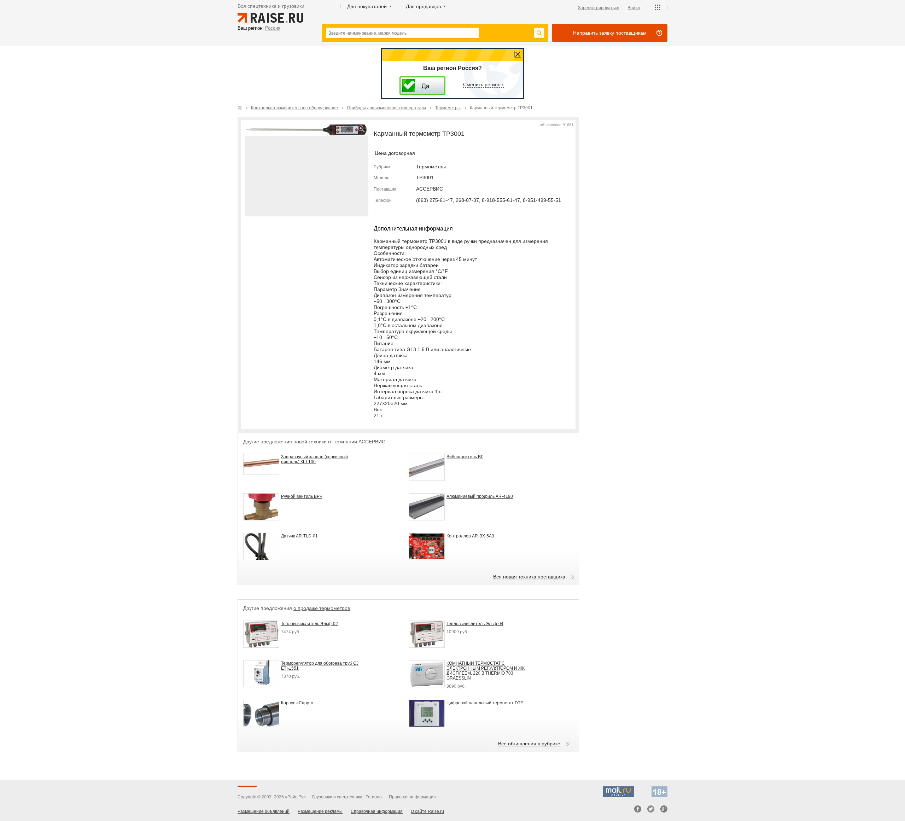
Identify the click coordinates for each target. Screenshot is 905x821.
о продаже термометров (321, 608)
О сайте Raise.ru (427, 811)
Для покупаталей (367, 6)
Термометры (431, 166)
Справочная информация (377, 811)
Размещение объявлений (264, 811)
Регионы (374, 796)
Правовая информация (412, 796)
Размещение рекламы (320, 811)
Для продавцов (423, 6)
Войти (633, 7)
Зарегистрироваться (598, 7)
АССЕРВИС (429, 189)
